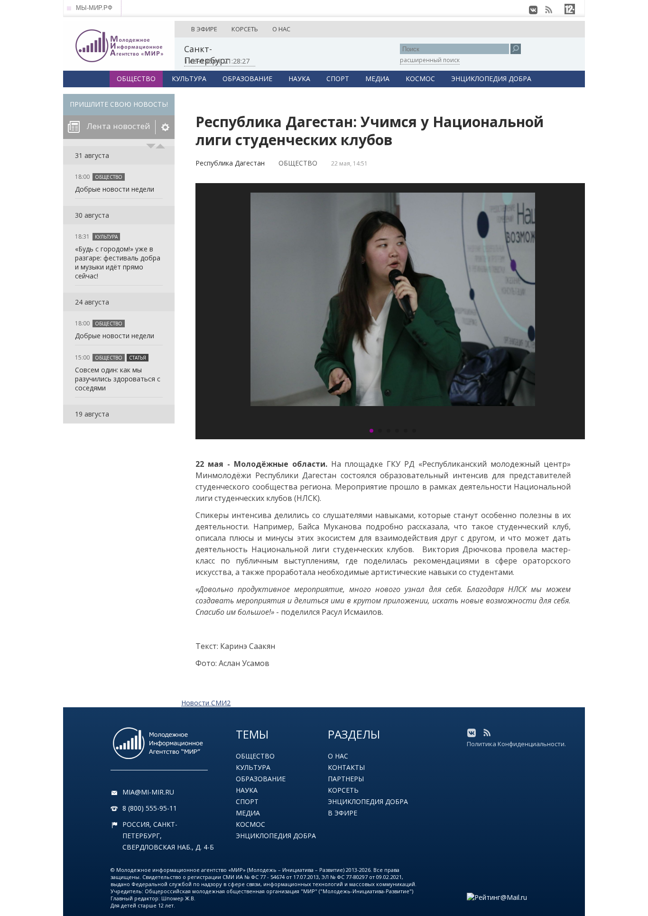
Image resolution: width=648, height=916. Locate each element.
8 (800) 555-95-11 (149, 808)
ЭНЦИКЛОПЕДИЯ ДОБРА (491, 78)
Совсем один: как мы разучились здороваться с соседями (117, 378)
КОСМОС (420, 78)
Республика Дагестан (230, 162)
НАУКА (299, 78)
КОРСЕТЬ (244, 29)
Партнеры (346, 778)
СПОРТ (337, 78)
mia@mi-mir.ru (148, 791)
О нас (338, 755)
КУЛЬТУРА (189, 78)
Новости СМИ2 (206, 702)
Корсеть (343, 790)
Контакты (346, 767)
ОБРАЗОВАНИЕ (247, 78)
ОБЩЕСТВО (136, 78)
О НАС (281, 29)
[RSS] (548, 10)
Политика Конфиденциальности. (516, 744)
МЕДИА (377, 78)
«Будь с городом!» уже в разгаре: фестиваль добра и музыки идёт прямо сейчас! (117, 262)
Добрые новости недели (114, 189)
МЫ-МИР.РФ (94, 7)
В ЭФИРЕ (204, 29)
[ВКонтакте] (533, 10)
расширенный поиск (430, 60)
